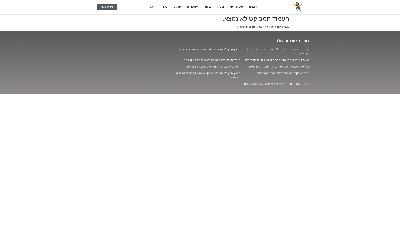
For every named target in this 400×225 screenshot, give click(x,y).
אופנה (220, 7)
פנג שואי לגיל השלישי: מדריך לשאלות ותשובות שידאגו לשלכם (277, 60)
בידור (208, 7)
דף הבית (254, 7)
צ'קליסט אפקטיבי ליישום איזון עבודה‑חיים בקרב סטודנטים (279, 66)
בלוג (165, 7)
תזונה (153, 7)
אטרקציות (192, 7)
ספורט (177, 7)
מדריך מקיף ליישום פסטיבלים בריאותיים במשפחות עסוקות (209, 49)
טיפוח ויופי (236, 7)
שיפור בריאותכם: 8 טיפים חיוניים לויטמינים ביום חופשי (212, 66)
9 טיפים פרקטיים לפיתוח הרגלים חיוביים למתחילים (283, 73)
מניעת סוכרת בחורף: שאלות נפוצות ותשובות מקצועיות (212, 60)
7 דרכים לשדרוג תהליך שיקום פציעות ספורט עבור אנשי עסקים (276, 84)
